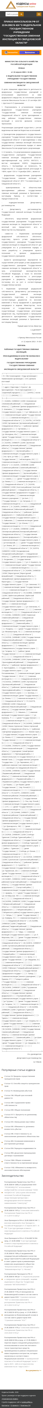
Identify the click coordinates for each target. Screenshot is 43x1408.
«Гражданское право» (10, 1399)
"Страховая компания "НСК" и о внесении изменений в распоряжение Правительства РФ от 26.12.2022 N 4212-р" (21, 1297)
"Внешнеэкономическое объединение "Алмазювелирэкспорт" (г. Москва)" (21, 1260)
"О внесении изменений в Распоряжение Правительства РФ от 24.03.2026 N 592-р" (21, 1329)
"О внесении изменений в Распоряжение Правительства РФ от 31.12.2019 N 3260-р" (21, 1212)
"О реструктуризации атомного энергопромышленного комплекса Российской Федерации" (21, 1242)
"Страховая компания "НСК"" (21, 1315)
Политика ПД (25, 1405)
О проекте (15, 1405)
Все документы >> (33, 1370)
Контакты (5, 1405)
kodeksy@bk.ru (27, 1402)
